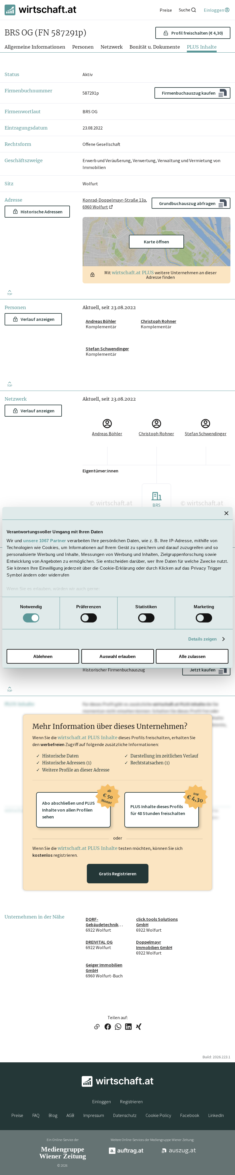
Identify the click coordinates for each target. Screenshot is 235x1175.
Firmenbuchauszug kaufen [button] (189, 93)
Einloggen (101, 1101)
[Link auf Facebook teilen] (108, 1027)
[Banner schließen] (226, 513)
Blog (53, 1115)
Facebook (189, 1115)
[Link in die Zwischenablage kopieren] (96, 1027)
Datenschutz (124, 1115)
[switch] (89, 618)
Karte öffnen (156, 241)
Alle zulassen (192, 656)
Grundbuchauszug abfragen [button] (187, 203)
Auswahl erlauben (117, 656)
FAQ (36, 1115)
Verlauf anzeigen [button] (37, 319)
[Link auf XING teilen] (139, 1027)
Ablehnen (42, 656)
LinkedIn (216, 1115)
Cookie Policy (158, 1115)
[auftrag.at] (126, 1152)
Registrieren (131, 1101)
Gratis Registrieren (117, 873)
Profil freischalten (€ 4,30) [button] (197, 33)
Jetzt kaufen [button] (203, 670)
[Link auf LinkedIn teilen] (128, 1027)
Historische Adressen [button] (41, 211)
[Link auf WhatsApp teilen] (118, 1027)
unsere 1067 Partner (44, 540)
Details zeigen (202, 639)
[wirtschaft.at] (40, 10)
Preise (17, 1115)
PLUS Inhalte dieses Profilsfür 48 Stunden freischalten (164, 804)
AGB (70, 1115)
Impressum (93, 1115)
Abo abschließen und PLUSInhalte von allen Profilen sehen (76, 806)
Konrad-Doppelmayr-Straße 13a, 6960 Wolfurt (115, 203)
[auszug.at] (179, 1153)
